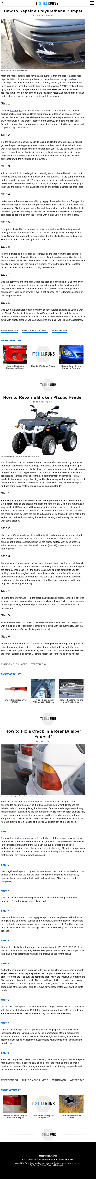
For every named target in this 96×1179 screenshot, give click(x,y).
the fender (15, 500)
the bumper (16, 110)
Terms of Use (60, 1163)
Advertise (29, 1163)
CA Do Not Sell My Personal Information (47, 1165)
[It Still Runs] (47, 3)
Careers (49, 1163)
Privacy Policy (73, 1163)
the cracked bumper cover (23, 838)
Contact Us (39, 1163)
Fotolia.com (35, 457)
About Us (19, 1163)
